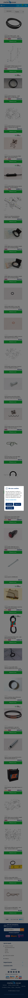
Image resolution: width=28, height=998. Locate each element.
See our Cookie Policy (11, 499)
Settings (10, 508)
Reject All (17, 504)
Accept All (9, 504)
